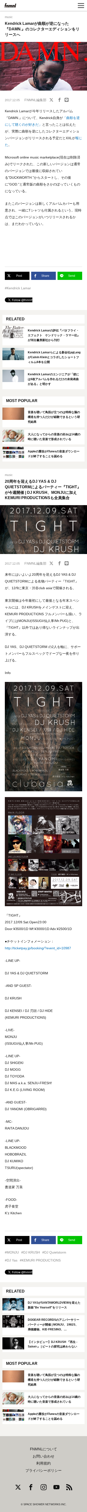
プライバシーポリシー (43, 1470)
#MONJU (12, 1252)
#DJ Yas (11, 1260)
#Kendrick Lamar (18, 288)
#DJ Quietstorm (54, 1252)
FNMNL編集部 (35, 100)
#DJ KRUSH (30, 1252)
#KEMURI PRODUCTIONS (40, 1260)
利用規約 (43, 1463)
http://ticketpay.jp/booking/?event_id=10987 (38, 948)
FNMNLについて (43, 1449)
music (9, 17)
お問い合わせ (43, 1456)
